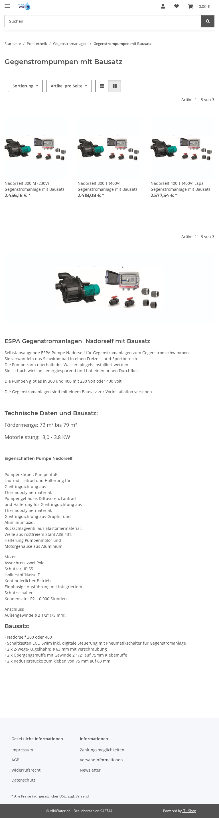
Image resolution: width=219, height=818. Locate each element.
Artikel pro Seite (66, 86)
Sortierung (23, 86)
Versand (82, 796)
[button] (163, 6)
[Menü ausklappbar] (7, 3)
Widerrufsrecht (25, 770)
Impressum (22, 750)
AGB (15, 759)
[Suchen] (207, 21)
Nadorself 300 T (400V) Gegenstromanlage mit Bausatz (107, 186)
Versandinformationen (101, 759)
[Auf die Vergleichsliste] (44, 126)
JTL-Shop (189, 810)
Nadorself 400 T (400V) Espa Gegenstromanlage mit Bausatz (180, 186)
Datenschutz (23, 780)
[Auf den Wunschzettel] (58, 126)
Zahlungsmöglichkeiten (102, 750)
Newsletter (90, 770)
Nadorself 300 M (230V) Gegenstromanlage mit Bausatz (34, 186)
